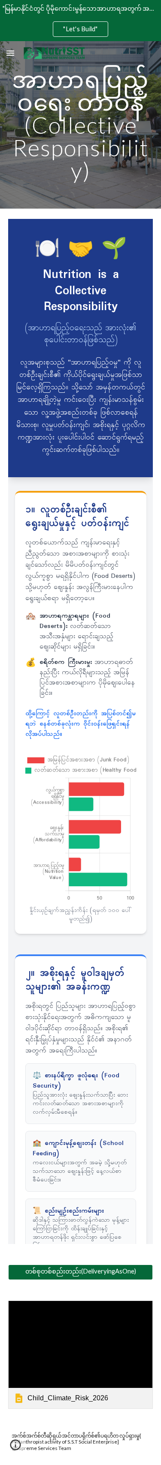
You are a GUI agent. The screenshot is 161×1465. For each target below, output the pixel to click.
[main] (80, 124)
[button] (10, 53)
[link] (80, 1355)
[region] (80, 20)
